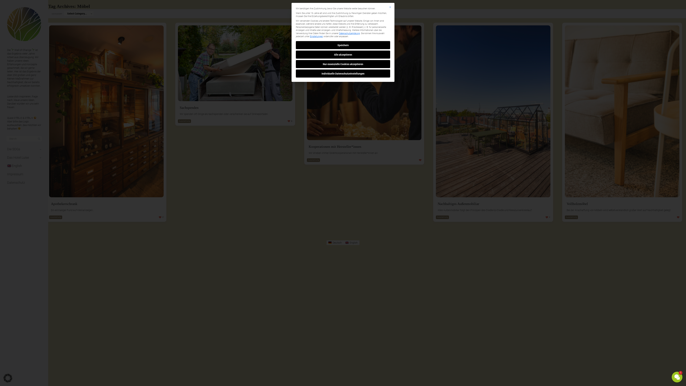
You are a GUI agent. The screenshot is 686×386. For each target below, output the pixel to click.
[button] (677, 377)
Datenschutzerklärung (349, 33)
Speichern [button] (343, 45)
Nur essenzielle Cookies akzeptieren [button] (343, 64)
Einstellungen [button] (316, 36)
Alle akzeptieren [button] (343, 54)
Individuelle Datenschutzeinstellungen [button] (343, 73)
